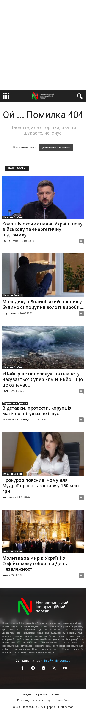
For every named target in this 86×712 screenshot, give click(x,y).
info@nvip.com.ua (57, 660)
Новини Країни (12, 217)
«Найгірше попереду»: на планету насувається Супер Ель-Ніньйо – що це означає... (42, 379)
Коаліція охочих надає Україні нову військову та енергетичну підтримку (42, 229)
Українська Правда (15, 403)
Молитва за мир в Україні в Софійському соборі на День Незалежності (34, 563)
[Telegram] (43, 668)
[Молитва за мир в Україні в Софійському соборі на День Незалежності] (43, 531)
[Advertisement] (43, 45)
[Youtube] (64, 668)
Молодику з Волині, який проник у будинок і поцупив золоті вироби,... (43, 304)
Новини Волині (12, 295)
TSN (5, 391)
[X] (54, 668)
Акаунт (26, 694)
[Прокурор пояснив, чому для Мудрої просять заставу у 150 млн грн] (43, 454)
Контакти (58, 694)
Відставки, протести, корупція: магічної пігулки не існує (37, 411)
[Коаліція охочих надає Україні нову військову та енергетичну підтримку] (43, 197)
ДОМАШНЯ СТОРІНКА (56, 147)
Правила (41, 694)
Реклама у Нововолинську (33, 700)
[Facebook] (22, 668)
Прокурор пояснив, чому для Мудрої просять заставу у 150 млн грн (40, 485)
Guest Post (62, 700)
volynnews (9, 313)
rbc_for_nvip (10, 240)
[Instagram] (33, 668)
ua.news (8, 497)
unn (5, 575)
